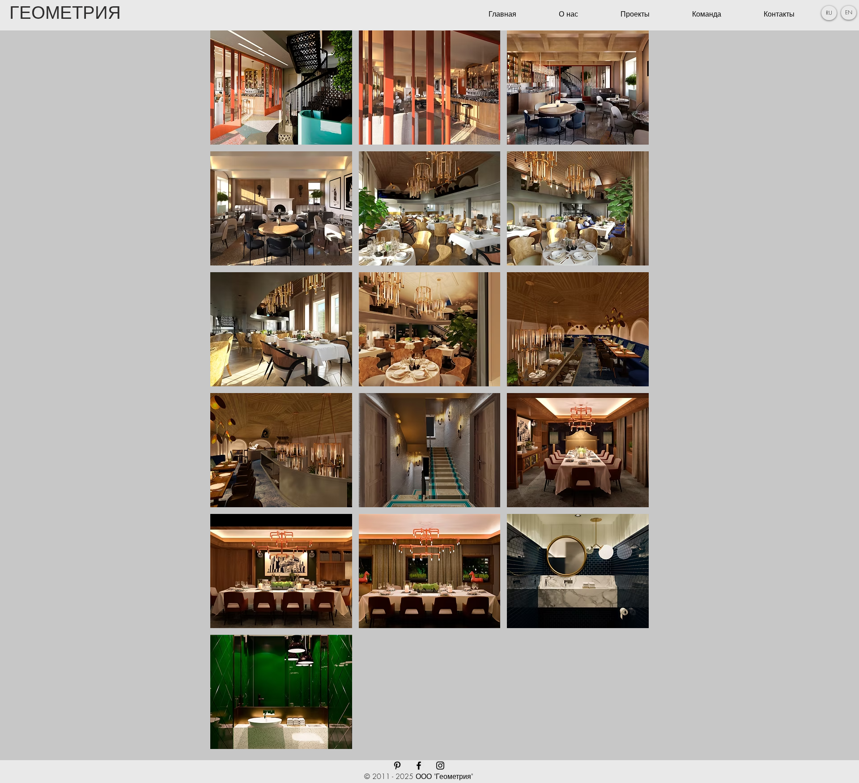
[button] (829, 13)
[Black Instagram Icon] (440, 765)
